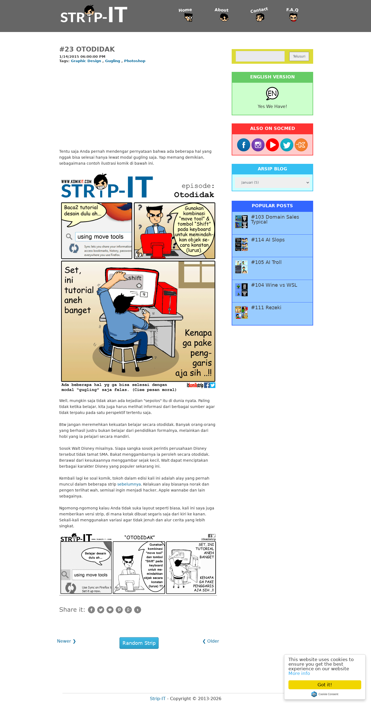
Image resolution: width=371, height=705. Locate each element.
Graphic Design (86, 61)
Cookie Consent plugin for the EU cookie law (324, 694)
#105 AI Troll (266, 262)
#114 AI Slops (268, 239)
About (222, 10)
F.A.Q (292, 10)
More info (299, 673)
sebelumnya (129, 484)
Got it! (324, 684)
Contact (259, 10)
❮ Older (210, 641)
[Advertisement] (138, 106)
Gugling (113, 61)
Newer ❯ (66, 641)
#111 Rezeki (266, 307)
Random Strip (139, 643)
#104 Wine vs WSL (274, 285)
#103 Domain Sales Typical (275, 219)
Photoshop (134, 61)
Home (185, 10)
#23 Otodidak (87, 49)
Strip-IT (158, 698)
